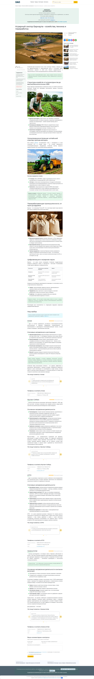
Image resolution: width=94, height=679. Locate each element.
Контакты (46, 1)
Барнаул (20, 5)
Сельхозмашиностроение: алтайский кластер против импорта (21, 80)
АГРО (17, 94)
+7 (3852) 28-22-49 (47, 393)
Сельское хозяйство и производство (28, 5)
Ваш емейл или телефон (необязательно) (49, 641)
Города (36, 1)
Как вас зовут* (30, 641)
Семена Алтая (18, 96)
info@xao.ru (46, 316)
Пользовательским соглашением (40, 652)
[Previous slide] (29, 381)
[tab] (43, 459)
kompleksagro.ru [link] (40, 546)
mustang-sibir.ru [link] (40, 470)
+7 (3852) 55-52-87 (47, 629)
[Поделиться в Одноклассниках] (67, 40)
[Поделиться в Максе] (71, 40)
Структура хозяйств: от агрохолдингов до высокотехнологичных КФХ (20, 76)
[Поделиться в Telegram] (69, 40)
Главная (32, 1)
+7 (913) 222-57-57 (47, 542)
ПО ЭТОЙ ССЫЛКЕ (62, 21)
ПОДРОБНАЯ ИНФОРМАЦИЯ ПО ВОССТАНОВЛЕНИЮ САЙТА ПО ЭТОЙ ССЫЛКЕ (47, 672)
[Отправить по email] (74, 40)
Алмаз (17, 91)
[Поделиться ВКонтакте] (65, 40)
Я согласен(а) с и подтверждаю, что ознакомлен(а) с (44, 652)
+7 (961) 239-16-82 (40, 393)
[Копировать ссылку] (76, 40)
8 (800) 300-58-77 (40, 542)
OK (61, 677)
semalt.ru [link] (38, 632)
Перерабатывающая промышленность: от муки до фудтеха (20, 83)
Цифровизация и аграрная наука (19, 86)
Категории (40, 1)
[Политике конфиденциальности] (45, 677)
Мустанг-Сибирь (19, 92)
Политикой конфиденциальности (35, 652)
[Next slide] (61, 381)
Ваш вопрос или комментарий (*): (33, 644)
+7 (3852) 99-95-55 (40, 629)
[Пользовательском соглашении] (55, 677)
